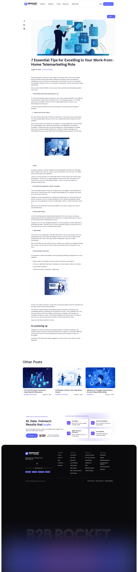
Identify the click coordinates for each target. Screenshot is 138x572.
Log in (100, 4)
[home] (30, 4)
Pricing (58, 4)
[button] (43, 4)
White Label (75, 4)
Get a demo (107, 4)
